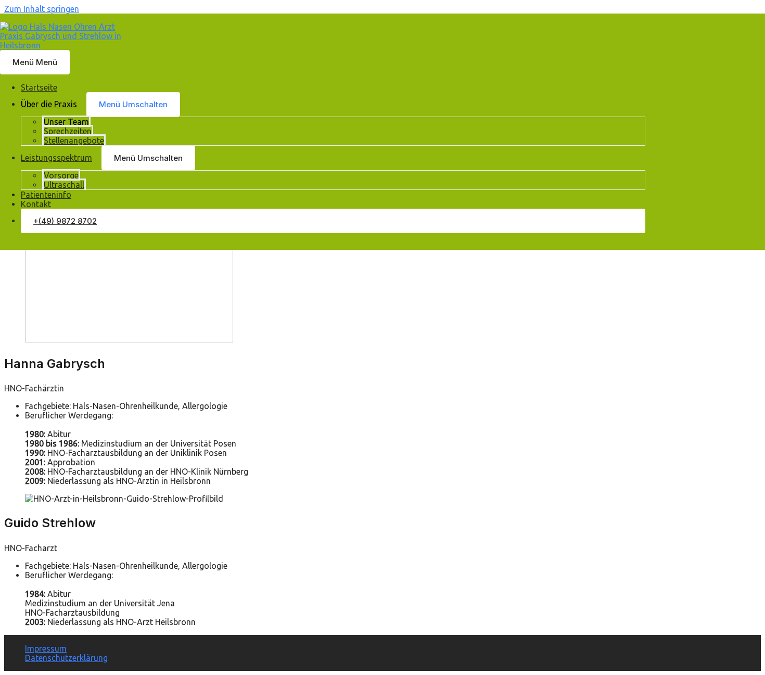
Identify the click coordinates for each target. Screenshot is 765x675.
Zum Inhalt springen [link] (41, 9)
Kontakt (36, 204)
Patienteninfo (46, 194)
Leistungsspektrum (56, 157)
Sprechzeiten (68, 131)
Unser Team (66, 121)
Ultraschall (64, 184)
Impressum (46, 648)
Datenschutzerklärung (66, 658)
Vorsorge (61, 175)
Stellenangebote (74, 140)
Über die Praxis (49, 104)
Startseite (39, 87)
